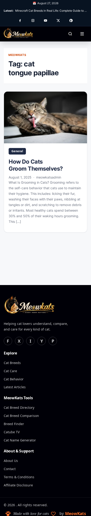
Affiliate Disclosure (18, 485)
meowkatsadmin (48, 177)
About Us (11, 460)
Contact (10, 469)
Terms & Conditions (19, 477)
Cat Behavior (14, 379)
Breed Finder (14, 424)
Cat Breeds (12, 363)
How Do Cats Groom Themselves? (36, 165)
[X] (58, 20)
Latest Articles (15, 387)
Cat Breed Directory (19, 407)
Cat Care (10, 371)
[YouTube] (45, 20)
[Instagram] (33, 20)
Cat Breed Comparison (21, 415)
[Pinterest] (71, 20)
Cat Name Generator (20, 440)
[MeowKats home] (18, 33)
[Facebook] (20, 20)
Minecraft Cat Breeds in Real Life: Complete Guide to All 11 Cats (51, 10)
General (17, 151)
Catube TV (12, 432)
